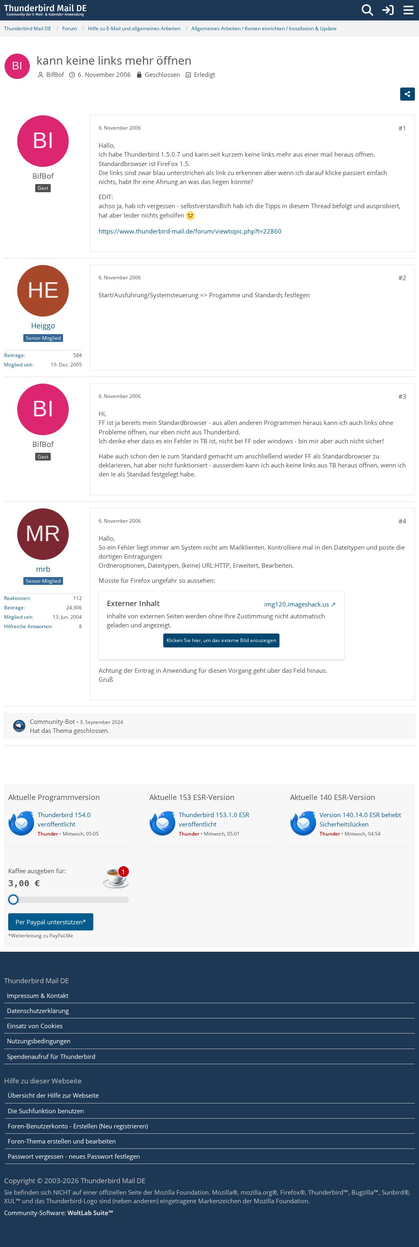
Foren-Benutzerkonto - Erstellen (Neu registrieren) (78, 1126)
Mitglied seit (18, 364)
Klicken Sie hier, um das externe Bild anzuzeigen (221, 640)
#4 (402, 521)
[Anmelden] (388, 10)
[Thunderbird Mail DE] (45, 10)
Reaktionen (16, 598)
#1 (402, 128)
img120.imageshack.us (296, 604)
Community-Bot (52, 721)
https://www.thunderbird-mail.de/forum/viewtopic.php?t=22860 (190, 231)
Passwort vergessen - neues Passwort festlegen (74, 1156)
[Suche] (367, 10)
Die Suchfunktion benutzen (46, 1111)
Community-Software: (58, 1213)
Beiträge (14, 355)
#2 (402, 278)
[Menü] (408, 10)
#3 (402, 396)
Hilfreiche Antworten (27, 626)
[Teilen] (407, 94)
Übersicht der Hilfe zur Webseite (53, 1095)
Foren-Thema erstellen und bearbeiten (62, 1141)
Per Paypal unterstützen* (51, 922)
